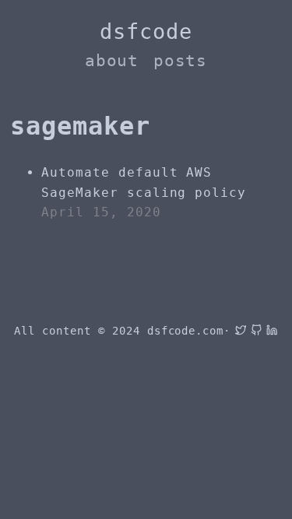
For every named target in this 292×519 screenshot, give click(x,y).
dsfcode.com (185, 330)
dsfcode (146, 31)
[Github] (254, 330)
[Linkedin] (269, 330)
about (112, 60)
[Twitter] (238, 330)
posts (180, 60)
